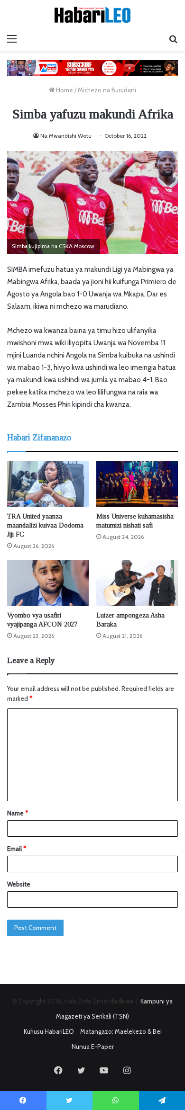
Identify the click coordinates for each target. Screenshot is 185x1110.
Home (64, 90)
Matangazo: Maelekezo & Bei (121, 1031)
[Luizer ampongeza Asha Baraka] (137, 583)
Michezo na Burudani (107, 90)
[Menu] (12, 39)
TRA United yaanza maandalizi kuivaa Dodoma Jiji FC (45, 525)
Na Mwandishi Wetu (66, 135)
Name (17, 813)
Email (16, 848)
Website (18, 884)
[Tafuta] (173, 39)
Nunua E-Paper (93, 1046)
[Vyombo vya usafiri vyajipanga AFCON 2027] (48, 583)
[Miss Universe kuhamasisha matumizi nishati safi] (137, 484)
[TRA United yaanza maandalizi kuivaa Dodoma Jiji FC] (48, 484)
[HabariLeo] (92, 15)
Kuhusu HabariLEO (49, 1031)
